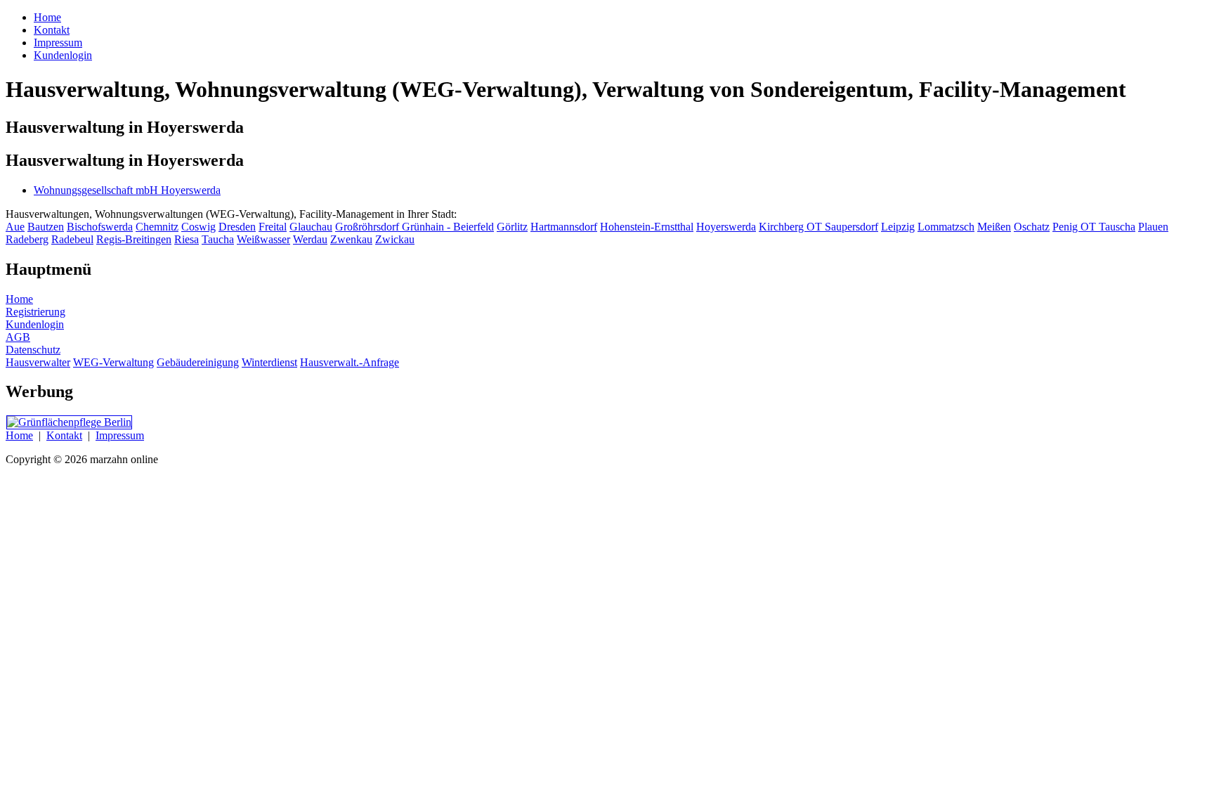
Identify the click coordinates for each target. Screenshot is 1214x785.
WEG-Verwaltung (113, 362)
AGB (18, 337)
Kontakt (64, 435)
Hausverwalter (38, 362)
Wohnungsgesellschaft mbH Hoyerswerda (127, 190)
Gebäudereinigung (198, 362)
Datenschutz (33, 350)
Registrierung (35, 312)
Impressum (120, 435)
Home (19, 299)
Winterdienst (269, 362)
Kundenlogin (35, 324)
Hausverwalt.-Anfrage (349, 362)
